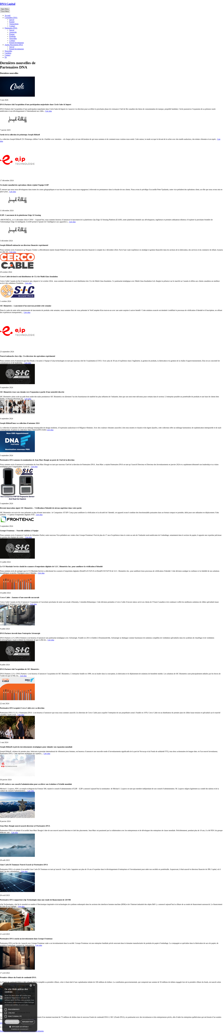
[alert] (19, 1007)
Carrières (8, 53)
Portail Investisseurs (16, 43)
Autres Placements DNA (14, 45)
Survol (11, 20)
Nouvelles (13, 38)
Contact (12, 26)
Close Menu (5, 11)
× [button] (34, 985)
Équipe (12, 22)
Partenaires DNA (11, 28)
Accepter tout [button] (12, 1022)
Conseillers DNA (11, 18)
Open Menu (5, 9)
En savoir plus (23, 1005)
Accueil (7, 15)
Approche (13, 32)
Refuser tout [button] (27, 1022)
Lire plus (48, 111)
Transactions (13, 24)
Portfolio (12, 36)
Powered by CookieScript (19, 1029)
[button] (20, 1027)
